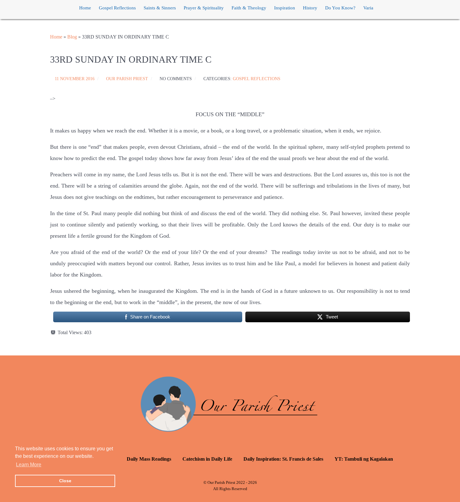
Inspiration (284, 7)
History (310, 7)
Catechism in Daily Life (207, 459)
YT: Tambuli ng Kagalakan (364, 459)
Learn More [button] (28, 464)
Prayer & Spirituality (204, 7)
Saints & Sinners (160, 7)
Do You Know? (340, 7)
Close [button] (65, 480)
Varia (368, 7)
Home (85, 7)
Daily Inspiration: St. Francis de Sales (283, 459)
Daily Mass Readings (149, 459)
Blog (72, 36)
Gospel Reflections (117, 7)
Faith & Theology (249, 7)
